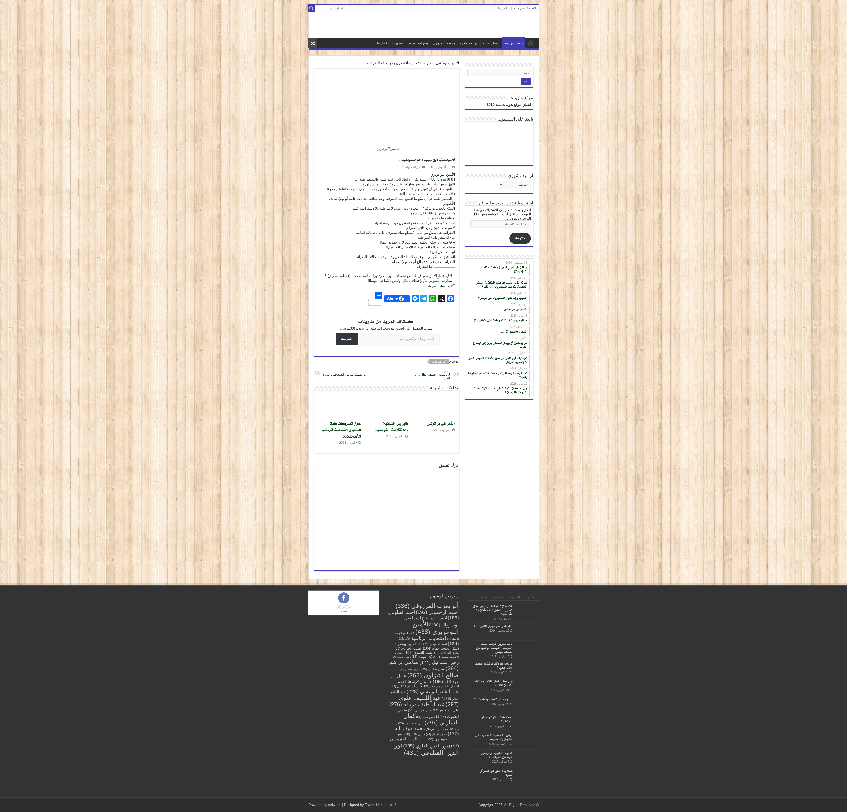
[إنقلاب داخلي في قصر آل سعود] (526, 776)
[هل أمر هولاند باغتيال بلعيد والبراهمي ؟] (526, 668)
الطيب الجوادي (408, 648)
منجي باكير (414, 734)
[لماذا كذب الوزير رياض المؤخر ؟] (526, 722)
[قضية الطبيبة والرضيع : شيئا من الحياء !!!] (526, 758)
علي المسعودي (446, 710)
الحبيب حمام (436, 648)
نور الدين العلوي (425, 746)
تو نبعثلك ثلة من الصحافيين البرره (344, 373)
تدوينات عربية (491, 43)
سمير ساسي (433, 669)
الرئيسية (530, 42)
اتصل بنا (502, 8)
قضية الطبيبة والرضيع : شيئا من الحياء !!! (495, 755)
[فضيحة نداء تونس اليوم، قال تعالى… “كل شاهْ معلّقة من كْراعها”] (526, 611)
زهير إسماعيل (439, 662)
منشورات (397, 43)
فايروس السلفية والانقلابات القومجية (391, 426)
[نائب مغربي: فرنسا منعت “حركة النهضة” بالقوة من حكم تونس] (526, 649)
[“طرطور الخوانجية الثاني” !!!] (526, 631)
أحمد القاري (434, 618)
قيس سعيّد (425, 717)
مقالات (451, 43)
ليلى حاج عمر (411, 723)
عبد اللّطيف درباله (417, 704)
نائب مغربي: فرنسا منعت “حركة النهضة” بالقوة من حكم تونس (494, 647)
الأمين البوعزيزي (443, 174)
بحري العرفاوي (446, 652)
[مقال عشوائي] (312, 43)
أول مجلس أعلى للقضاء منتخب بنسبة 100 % (492, 683)
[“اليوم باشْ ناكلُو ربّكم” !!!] (526, 704)
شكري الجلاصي (410, 669)
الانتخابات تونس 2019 (432, 644)
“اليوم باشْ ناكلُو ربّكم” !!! (493, 699)
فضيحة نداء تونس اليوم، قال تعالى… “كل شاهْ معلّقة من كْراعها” (492, 610)
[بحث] (311, 8)
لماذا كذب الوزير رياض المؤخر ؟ (496, 719)
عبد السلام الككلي (405, 686)
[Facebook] (342, 8)
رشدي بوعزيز (401, 657)
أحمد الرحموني (437, 612)
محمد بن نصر (437, 729)
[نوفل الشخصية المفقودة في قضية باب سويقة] (526, 740)
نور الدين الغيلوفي (426, 748)
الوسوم (514, 597)
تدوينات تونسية (513, 43)
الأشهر (530, 597)
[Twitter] (338, 8)
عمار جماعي (420, 710)
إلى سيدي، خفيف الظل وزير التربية (432, 375)
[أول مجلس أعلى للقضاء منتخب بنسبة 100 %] (526, 686)
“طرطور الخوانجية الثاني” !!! (493, 626)
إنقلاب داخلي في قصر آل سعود (496, 772)
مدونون (437, 43)
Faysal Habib (375, 805)
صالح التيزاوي (433, 675)
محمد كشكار (436, 734)
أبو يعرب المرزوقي (427, 606)
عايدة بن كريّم (417, 682)
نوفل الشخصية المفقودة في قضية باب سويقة (493, 737)
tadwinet (334, 805)
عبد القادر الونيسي (433, 691)
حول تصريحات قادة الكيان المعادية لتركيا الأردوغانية (341, 429)
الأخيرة (498, 597)
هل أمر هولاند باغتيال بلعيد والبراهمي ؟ (493, 665)
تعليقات (481, 597)
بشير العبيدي (418, 652)
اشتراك (346, 338)
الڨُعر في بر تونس (441, 423)
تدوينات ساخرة (469, 43)
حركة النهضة (423, 656)
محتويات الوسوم (418, 43)
